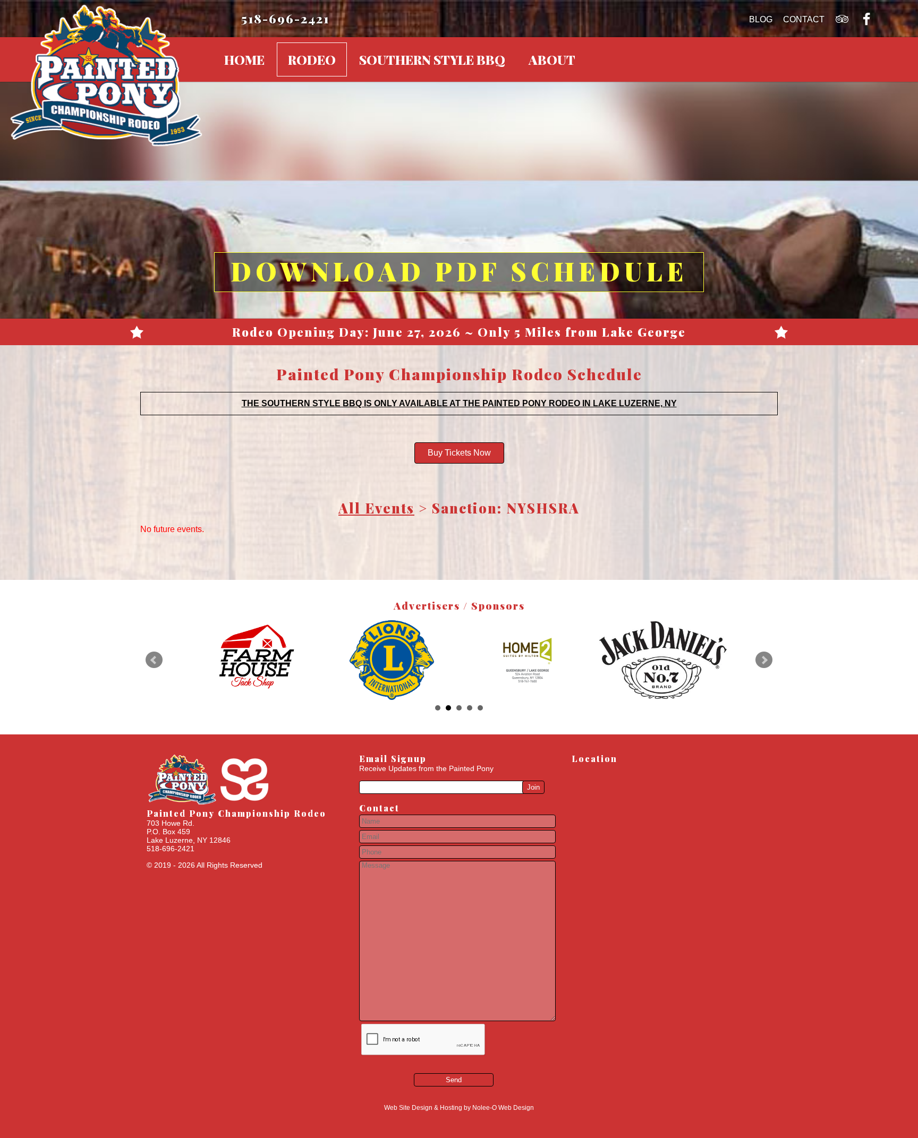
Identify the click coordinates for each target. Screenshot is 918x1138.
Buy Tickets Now (459, 452)
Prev (154, 660)
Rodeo (312, 59)
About (552, 59)
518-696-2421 (285, 18)
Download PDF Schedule (459, 271)
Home (244, 59)
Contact (803, 19)
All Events (376, 508)
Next (763, 660)
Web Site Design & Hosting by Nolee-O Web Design (459, 1107)
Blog (760, 19)
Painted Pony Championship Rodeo (236, 813)
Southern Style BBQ (432, 59)
